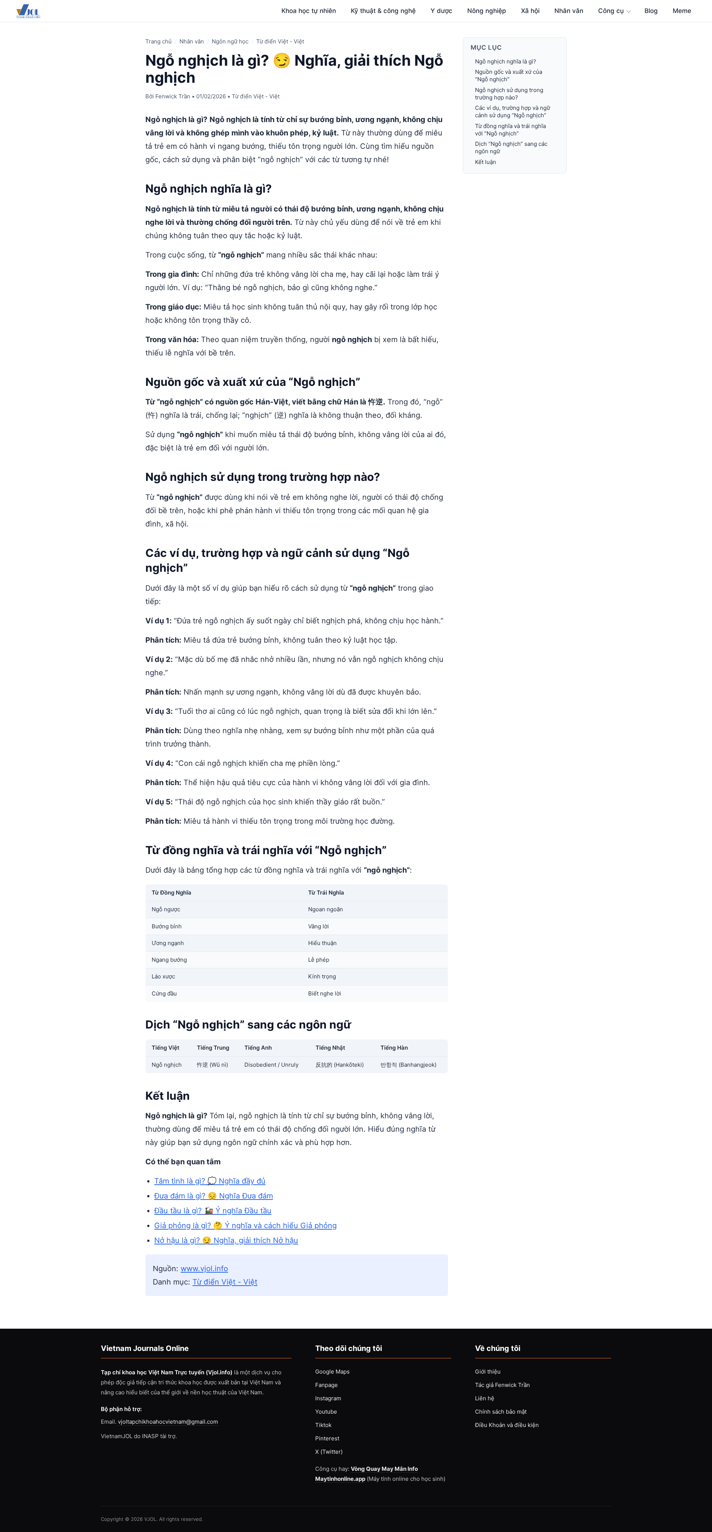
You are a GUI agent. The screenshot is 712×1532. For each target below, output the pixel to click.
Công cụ (611, 10)
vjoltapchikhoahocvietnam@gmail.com (168, 1421)
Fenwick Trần (172, 96)
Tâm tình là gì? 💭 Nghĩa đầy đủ (210, 1181)
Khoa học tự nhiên (308, 10)
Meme (682, 10)
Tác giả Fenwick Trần (502, 1384)
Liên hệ (484, 1398)
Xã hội (530, 10)
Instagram (328, 1398)
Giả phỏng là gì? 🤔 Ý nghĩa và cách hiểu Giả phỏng (245, 1225)
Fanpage (326, 1384)
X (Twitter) (329, 1451)
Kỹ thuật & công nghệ (383, 10)
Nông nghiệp (486, 10)
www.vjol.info (204, 1268)
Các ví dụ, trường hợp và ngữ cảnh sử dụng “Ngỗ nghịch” (512, 111)
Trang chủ (158, 41)
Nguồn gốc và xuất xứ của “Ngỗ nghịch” (508, 75)
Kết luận (485, 161)
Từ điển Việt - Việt (280, 41)
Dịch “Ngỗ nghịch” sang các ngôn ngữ (511, 147)
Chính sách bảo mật (501, 1411)
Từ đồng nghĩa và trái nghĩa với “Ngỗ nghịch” (510, 129)
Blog (651, 10)
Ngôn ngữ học (230, 41)
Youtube (326, 1411)
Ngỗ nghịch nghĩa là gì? (505, 61)
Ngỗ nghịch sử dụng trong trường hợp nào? (509, 93)
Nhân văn (568, 10)
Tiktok (323, 1424)
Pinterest (327, 1438)
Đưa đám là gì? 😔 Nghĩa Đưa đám (213, 1195)
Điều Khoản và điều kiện (507, 1424)
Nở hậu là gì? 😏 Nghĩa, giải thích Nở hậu (226, 1240)
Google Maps (332, 1371)
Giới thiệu (488, 1371)
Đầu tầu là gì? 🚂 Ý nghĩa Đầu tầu (212, 1210)
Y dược (441, 10)
